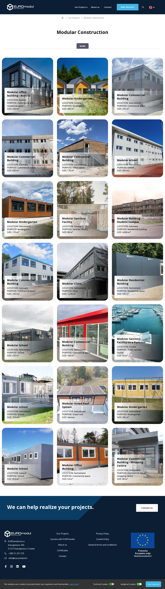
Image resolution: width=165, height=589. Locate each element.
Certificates (62, 550)
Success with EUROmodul (62, 539)
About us (95, 7)
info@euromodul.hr (18, 558)
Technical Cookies (100, 584)
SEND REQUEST (128, 7)
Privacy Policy (102, 533)
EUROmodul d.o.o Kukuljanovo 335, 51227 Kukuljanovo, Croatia (21, 545)
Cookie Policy (102, 539)
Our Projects (80, 7)
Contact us (147, 507)
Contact (108, 7)
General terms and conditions (102, 544)
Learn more (74, 584)
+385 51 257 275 (16, 553)
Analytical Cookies (128, 584)
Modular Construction (94, 18)
